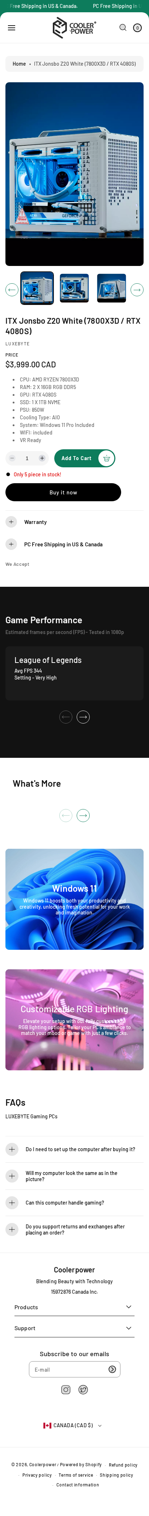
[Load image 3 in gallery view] (112, 288)
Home (19, 64)
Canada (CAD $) (73, 1425)
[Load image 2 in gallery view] (74, 288)
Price (11, 354)
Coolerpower (42, 1464)
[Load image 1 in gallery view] (37, 288)
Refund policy (123, 1464)
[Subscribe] (112, 1369)
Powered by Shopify (81, 1464)
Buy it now (63, 492)
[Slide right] (137, 289)
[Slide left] (11, 289)
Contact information (77, 1484)
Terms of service (76, 1474)
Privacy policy (37, 1474)
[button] (11, 27)
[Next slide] (83, 717)
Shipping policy (116, 1474)
